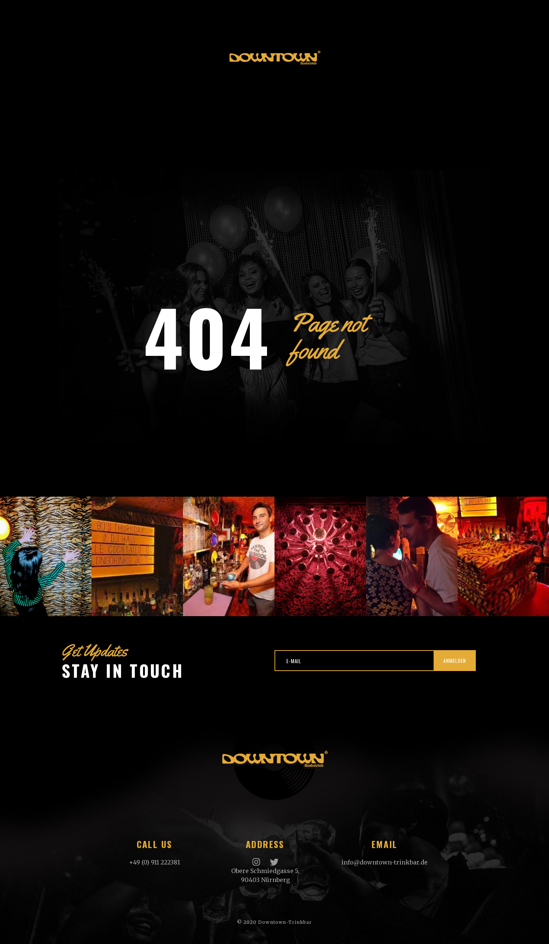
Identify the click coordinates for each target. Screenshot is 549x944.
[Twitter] (274, 862)
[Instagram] (256, 862)
